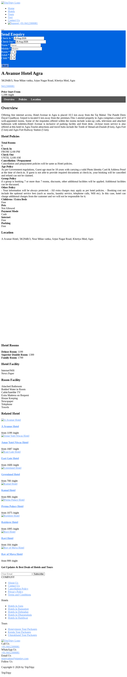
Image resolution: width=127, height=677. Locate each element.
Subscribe (38, 574)
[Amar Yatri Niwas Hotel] (15, 435)
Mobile (6, 48)
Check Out (8, 41)
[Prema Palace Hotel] (12, 499)
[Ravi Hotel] (8, 531)
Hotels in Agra (15, 606)
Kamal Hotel (8, 490)
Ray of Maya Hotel (11, 554)
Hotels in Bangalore (18, 608)
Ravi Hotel (7, 538)
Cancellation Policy (18, 588)
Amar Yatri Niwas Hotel (14, 442)
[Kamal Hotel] (9, 483)
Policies (23, 99)
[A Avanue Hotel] (11, 420)
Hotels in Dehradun (18, 611)
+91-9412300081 (28, 23)
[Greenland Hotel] (11, 468)
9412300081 (8, 86)
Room (5, 51)
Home (11, 8)
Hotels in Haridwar (18, 617)
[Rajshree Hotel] (10, 515)
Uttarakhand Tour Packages (22, 635)
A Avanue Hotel (10, 426)
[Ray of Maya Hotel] (12, 547)
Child (5, 58)
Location (36, 99)
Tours (11, 14)
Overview (9, 99)
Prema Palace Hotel (12, 506)
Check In (7, 38)
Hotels (11, 11)
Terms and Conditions (19, 594)
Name (5, 45)
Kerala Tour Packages (19, 632)
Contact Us (14, 20)
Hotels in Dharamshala (20, 614)
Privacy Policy (15, 591)
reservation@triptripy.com (14, 658)
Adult (5, 55)
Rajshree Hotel (9, 522)
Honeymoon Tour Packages (22, 629)
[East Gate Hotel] (11, 451)
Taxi (10, 17)
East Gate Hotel (10, 458)
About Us (13, 582)
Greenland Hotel (10, 474)
